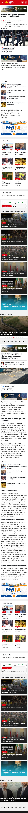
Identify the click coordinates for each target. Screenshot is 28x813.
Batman (4, 222)
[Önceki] (13, 206)
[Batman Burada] (9, 2)
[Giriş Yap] (26, 2)
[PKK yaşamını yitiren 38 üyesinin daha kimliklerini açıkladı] (7, 179)
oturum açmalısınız (19, 195)
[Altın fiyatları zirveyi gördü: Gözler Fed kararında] (14, 104)
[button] (22, 2)
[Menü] (2, 2)
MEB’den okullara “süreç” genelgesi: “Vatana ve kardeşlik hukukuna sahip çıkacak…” (12, 289)
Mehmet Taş (8, 362)
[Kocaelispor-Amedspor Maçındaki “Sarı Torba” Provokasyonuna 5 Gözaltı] (20, 179)
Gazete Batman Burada (11, 21)
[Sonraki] (15, 206)
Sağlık (4, 304)
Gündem (4, 255)
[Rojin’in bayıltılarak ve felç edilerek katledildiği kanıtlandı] (14, 98)
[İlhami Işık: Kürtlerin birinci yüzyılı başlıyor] (14, 92)
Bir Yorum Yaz (7, 192)
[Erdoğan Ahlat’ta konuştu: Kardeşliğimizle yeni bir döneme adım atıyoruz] (14, 86)
